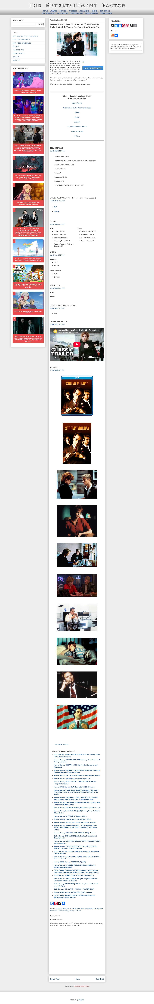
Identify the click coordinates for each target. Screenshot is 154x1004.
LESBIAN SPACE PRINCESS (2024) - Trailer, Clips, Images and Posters (28, 91)
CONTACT (16, 57)
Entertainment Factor (61, 744)
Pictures (77, 136)
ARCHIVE (16, 46)
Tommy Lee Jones (75, 911)
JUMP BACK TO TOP (57, 151)
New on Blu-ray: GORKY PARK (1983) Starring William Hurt (74, 822)
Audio (77, 117)
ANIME (94, 11)
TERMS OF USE (18, 50)
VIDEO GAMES (106, 13)
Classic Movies (66, 908)
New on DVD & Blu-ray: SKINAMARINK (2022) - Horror (73, 892)
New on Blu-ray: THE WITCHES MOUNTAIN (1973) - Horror (74, 833)
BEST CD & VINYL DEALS (21, 39)
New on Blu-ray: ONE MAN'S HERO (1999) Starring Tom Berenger (77, 808)
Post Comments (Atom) (81, 986)
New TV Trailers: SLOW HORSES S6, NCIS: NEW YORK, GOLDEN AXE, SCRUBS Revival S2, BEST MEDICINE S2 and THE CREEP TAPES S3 (28, 339)
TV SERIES (73, 11)
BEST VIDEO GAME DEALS (22, 43)
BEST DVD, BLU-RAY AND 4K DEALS (25, 36)
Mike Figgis (95, 908)
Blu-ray (56, 211)
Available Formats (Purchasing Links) (77, 108)
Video (77, 112)
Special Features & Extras (77, 127)
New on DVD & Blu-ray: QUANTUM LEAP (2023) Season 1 (74, 787)
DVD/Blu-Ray (76, 908)
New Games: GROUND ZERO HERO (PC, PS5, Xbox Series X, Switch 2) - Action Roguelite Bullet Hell (28, 286)
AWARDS (53, 11)
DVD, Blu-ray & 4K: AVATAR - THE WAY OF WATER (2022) (74, 889)
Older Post (99, 979)
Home (77, 979)
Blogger (80, 1000)
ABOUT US (16, 60)
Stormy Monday (63, 911)
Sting (56, 911)
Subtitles (77, 122)
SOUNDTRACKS (77, 13)
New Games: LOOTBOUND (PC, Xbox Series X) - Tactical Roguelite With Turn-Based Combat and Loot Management (28, 177)
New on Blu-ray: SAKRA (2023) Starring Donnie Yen (72, 778)
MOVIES (63, 11)
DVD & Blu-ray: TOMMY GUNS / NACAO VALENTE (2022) (74, 875)
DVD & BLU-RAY (48, 13)
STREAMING (84, 11)
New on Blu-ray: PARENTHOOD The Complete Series (72, 819)
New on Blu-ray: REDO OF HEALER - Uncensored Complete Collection (28, 203)
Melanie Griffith (86, 908)
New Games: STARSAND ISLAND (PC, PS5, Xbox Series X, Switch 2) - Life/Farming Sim (28, 259)
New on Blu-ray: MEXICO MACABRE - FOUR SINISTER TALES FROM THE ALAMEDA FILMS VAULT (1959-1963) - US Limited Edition (75, 827)
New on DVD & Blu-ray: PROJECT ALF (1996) (70, 862)
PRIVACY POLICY (19, 53)
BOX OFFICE (105, 11)
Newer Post (54, 979)
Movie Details (77, 103)
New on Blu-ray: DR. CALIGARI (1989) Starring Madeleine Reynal (77, 775)
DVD (55, 207)
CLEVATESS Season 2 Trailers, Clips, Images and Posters (28, 312)
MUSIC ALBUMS (91, 13)
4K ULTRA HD (62, 13)
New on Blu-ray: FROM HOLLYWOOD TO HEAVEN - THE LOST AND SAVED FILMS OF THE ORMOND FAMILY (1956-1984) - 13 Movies (76, 792)
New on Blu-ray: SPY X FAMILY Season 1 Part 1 (70, 816)
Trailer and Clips (77, 131)
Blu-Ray (58, 908)
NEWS (45, 11)
